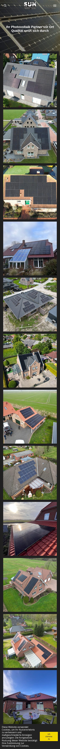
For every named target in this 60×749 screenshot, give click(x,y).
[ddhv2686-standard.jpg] (30, 136)
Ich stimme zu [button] (48, 736)
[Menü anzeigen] (55, 5)
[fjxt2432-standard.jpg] (30, 192)
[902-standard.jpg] (30, 529)
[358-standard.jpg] (30, 361)
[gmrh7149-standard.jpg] (30, 473)
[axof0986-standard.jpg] (30, 417)
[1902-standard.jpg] (30, 697)
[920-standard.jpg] (30, 585)
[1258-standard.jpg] (30, 641)
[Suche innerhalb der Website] (5, 5)
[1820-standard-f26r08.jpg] (30, 80)
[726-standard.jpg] (30, 248)
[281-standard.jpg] (30, 305)
